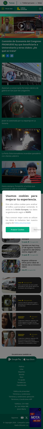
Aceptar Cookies (17, 229)
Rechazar (35, 229)
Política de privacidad (22, 223)
